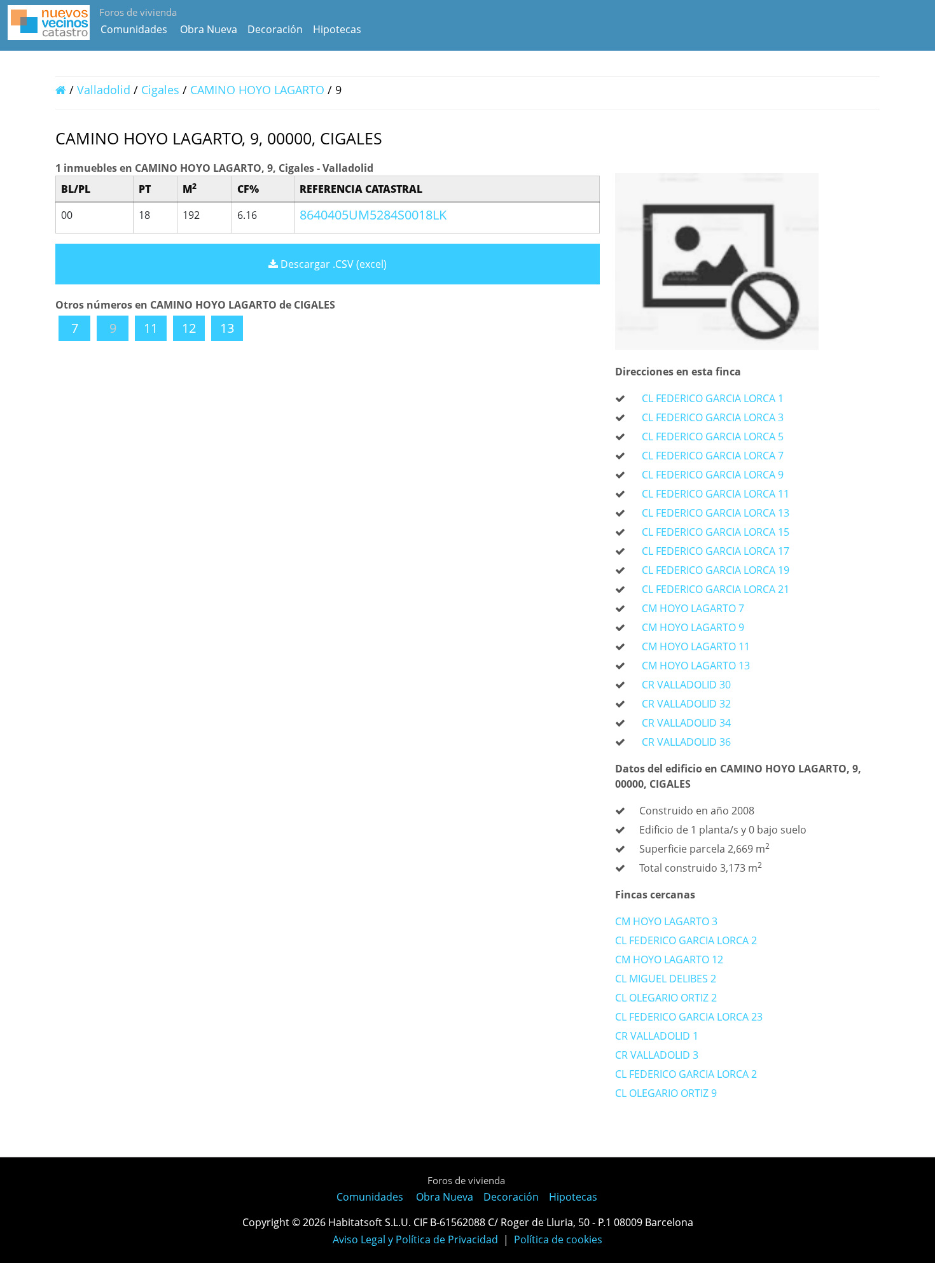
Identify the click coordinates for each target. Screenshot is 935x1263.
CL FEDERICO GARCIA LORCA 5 (713, 436)
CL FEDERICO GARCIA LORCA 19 (715, 570)
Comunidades (133, 29)
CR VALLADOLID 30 (686, 685)
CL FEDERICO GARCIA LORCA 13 (715, 513)
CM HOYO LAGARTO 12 (669, 959)
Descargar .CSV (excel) (332, 264)
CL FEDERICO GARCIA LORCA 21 (715, 589)
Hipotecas (337, 29)
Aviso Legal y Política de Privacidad (415, 1239)
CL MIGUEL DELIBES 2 (665, 979)
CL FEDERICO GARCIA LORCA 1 (713, 398)
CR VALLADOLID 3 (656, 1055)
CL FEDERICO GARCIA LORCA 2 (686, 940)
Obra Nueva (208, 29)
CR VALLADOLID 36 (686, 742)
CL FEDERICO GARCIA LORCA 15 (715, 532)
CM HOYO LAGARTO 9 (693, 627)
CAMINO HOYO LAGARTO (259, 89)
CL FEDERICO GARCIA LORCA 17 (715, 551)
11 (151, 328)
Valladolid (103, 89)
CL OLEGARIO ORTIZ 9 (666, 1093)
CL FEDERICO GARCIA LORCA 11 (715, 494)
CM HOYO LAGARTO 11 (696, 646)
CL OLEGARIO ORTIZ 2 (666, 998)
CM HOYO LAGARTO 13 (696, 666)
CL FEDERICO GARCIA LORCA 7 (713, 456)
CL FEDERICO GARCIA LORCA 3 (713, 417)
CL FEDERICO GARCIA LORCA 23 (689, 1017)
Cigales (160, 89)
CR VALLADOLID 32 (686, 704)
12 (189, 328)
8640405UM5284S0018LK (373, 214)
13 (227, 328)
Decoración (275, 29)
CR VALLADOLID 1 (656, 1036)
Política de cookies (558, 1239)
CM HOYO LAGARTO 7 (693, 608)
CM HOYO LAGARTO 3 (666, 921)
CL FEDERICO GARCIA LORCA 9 (713, 475)
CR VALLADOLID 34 (686, 723)
